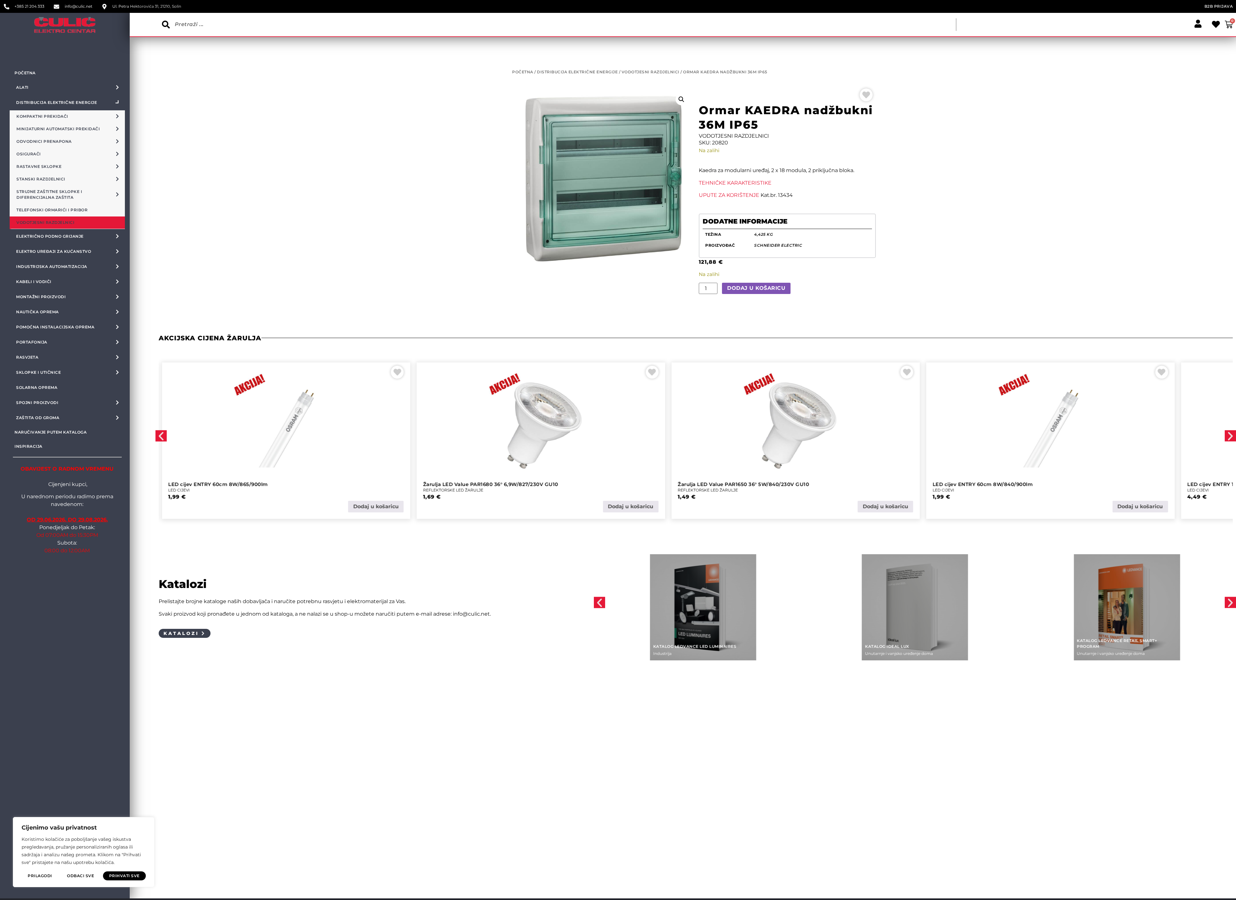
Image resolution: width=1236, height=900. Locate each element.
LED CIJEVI (179, 490)
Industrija (662, 653)
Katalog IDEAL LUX (887, 646)
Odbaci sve (80, 875)
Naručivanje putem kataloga (50, 432)
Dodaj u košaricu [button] (375, 506)
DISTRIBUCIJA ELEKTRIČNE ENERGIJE (577, 71)
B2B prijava (1218, 6)
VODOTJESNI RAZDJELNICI (650, 71)
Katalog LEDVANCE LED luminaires (694, 646)
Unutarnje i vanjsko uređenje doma (899, 653)
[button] (681, 99)
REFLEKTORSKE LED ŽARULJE (453, 490)
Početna (25, 72)
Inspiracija (28, 446)
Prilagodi (40, 875)
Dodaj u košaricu (756, 288)
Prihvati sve (124, 875)
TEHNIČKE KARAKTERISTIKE (735, 183)
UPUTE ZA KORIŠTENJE (729, 195)
